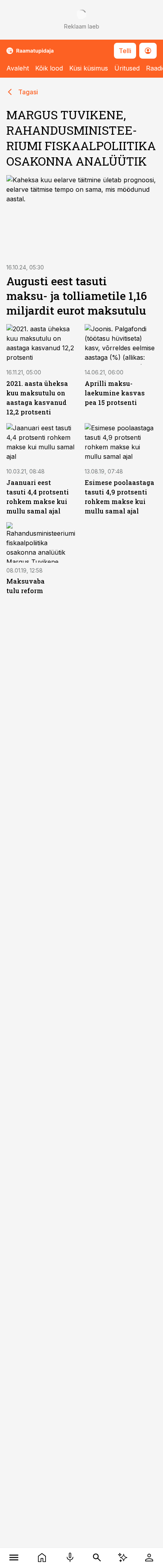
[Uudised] (42, 1557)
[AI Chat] (122, 1557)
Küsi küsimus (88, 68)
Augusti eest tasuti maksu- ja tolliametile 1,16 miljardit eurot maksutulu (76, 296)
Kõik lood (49, 68)
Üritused (127, 68)
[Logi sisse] (149, 1557)
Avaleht (17, 68)
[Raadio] (70, 1557)
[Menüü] (14, 1557)
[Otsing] (97, 1557)
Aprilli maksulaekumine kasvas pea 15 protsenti (115, 393)
